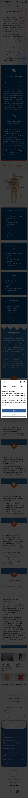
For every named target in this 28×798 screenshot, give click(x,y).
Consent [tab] (5, 386)
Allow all (14, 410)
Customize (13, 414)
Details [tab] (14, 386)
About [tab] (23, 386)
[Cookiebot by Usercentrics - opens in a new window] (20, 382)
